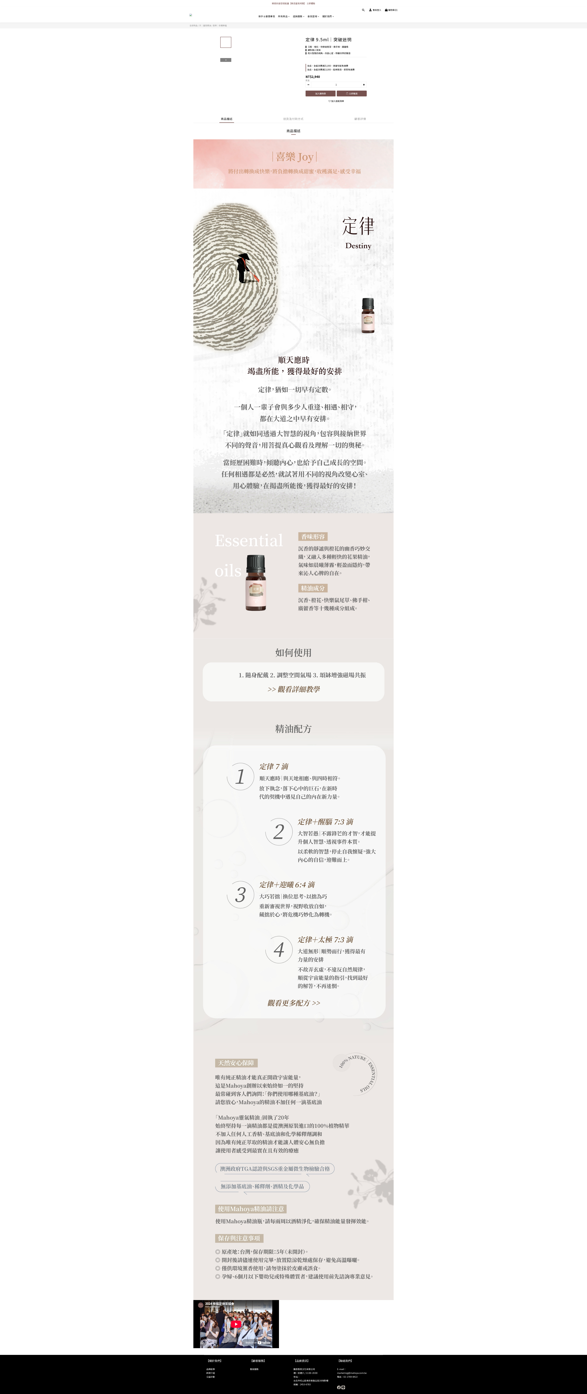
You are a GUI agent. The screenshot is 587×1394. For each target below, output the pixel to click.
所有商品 (283, 16)
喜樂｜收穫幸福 (220, 25)
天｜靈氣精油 (205, 25)
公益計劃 (210, 1376)
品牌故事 (210, 1369)
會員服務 (254, 1369)
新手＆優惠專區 (266, 16)
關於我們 (327, 16)
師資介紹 (210, 1372)
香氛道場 (312, 16)
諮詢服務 (297, 16)
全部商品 (194, 25)
